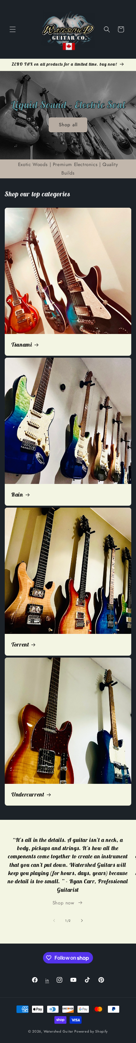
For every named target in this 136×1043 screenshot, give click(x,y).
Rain (17, 494)
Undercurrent (27, 794)
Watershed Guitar (58, 1031)
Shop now (63, 902)
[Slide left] (54, 920)
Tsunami (21, 344)
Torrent (20, 644)
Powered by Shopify (91, 1031)
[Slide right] (82, 920)
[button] (13, 29)
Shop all (68, 124)
